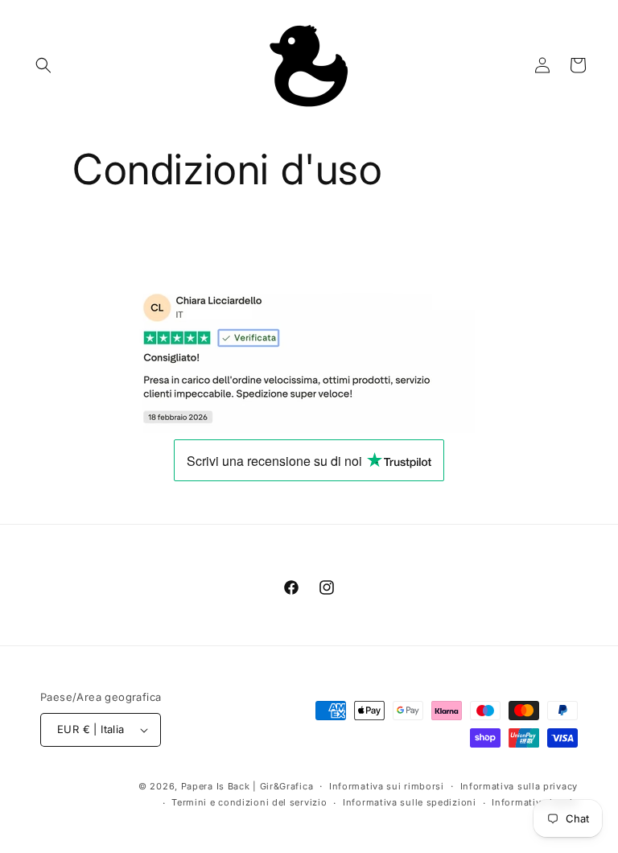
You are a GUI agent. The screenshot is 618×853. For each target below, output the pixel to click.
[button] (43, 65)
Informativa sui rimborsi (386, 786)
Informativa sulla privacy (519, 786)
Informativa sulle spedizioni (409, 802)
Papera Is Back (215, 786)
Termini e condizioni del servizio (249, 802)
